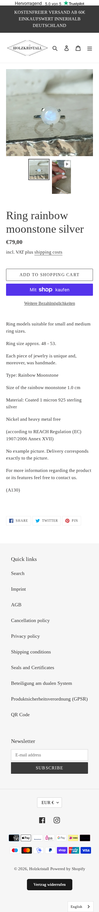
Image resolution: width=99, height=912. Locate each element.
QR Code (20, 714)
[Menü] (89, 47)
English (76, 907)
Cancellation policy (30, 620)
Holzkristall (39, 869)
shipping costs (48, 252)
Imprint (18, 589)
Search (17, 573)
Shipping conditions (31, 652)
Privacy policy (25, 636)
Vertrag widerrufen (50, 885)
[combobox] (81, 906)
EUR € (48, 802)
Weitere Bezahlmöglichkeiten (49, 303)
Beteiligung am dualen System (41, 683)
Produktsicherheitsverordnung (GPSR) (49, 699)
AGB (16, 604)
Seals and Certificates (32, 667)
